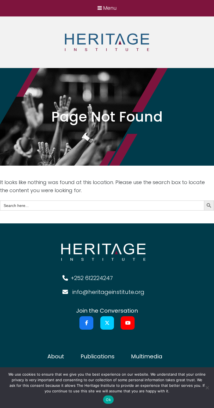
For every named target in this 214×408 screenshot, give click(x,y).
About (55, 356)
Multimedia (146, 356)
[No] (207, 387)
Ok (108, 399)
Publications (98, 356)
